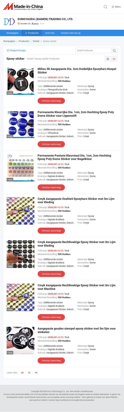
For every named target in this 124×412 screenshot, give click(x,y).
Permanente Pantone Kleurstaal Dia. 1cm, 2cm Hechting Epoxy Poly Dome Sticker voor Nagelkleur (74, 157)
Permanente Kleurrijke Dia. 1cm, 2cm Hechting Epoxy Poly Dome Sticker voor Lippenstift (76, 113)
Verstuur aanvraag (51, 100)
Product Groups (17, 50)
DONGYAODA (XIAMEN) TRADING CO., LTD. (45, 19)
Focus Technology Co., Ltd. (57, 391)
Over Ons (49, 32)
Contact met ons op (71, 32)
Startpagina (12, 32)
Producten (33, 32)
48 (36, 372)
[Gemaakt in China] (23, 6)
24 (22, 372)
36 (29, 372)
